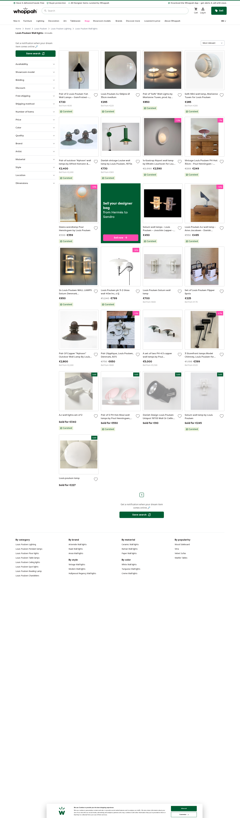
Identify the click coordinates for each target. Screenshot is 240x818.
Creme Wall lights (129, 573)
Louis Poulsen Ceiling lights (28, 562)
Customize (182, 814)
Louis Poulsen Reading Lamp (29, 571)
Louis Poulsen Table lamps (28, 557)
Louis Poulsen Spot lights (27, 566)
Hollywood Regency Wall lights (82, 573)
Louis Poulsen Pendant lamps (29, 549)
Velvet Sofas (180, 553)
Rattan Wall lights (130, 549)
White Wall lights (129, 564)
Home (18, 28)
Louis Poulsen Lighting (61, 28)
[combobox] (117, 10)
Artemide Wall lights (78, 544)
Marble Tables (181, 557)
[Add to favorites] (96, 95)
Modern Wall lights (77, 569)
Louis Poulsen (40, 28)
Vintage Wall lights (77, 564)
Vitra (177, 549)
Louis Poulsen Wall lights (86, 28)
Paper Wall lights (129, 553)
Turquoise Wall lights (131, 569)
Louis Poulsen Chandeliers (27, 575)
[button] (169, 3)
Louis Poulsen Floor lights (27, 553)
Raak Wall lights (76, 549)
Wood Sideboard (182, 544)
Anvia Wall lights (76, 553)
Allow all (184, 808)
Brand (27, 28)
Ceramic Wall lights (130, 544)
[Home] (25, 11)
